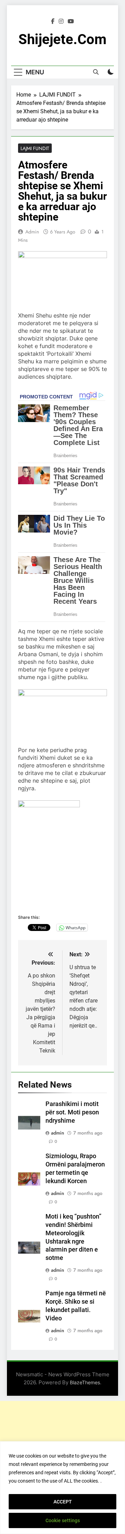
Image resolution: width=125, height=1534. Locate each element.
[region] (62, 1487)
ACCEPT (62, 1501)
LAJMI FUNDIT (34, 148)
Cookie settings (62, 1520)
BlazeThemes (85, 1382)
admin (32, 231)
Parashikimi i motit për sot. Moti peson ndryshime (72, 1112)
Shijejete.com (62, 39)
